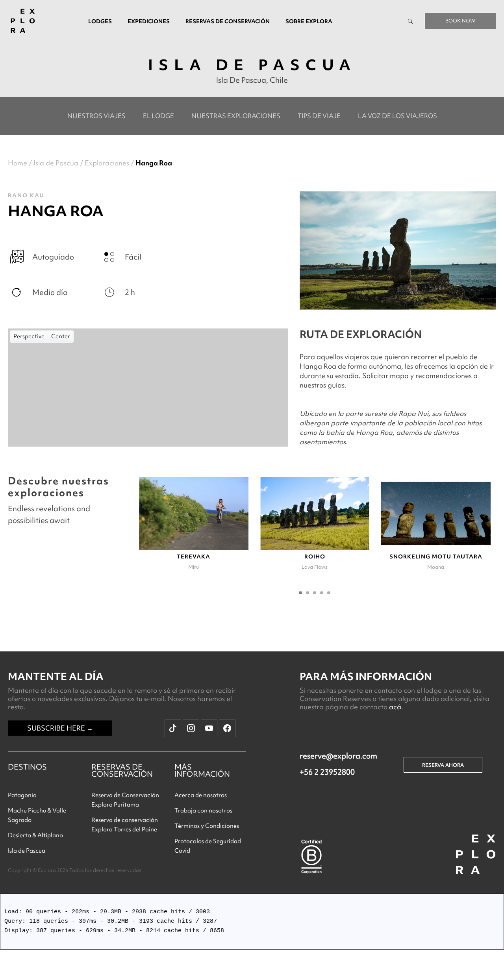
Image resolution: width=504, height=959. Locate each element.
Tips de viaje (319, 115)
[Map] (148, 387)
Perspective (28, 336)
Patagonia (22, 795)
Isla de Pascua (55, 162)
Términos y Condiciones (206, 826)
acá (395, 706)
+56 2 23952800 (327, 772)
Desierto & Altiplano (35, 835)
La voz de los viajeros (397, 115)
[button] (300, 592)
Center (60, 336)
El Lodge (158, 115)
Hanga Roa (153, 162)
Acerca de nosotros (200, 795)
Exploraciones (107, 162)
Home (17, 162)
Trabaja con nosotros (203, 810)
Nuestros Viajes (96, 115)
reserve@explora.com (338, 756)
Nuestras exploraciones (235, 115)
